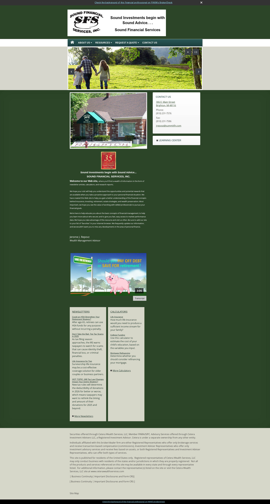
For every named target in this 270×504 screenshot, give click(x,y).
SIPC (147, 434)
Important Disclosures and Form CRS (114, 476)
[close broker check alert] (201, 2)
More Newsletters (83, 416)
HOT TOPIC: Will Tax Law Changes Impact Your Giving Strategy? (88, 380)
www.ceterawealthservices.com (107, 471)
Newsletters (81, 311)
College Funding (117, 335)
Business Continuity (82, 476)
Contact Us (149, 43)
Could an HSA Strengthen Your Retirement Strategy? (86, 318)
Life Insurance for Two (82, 361)
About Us (84, 43)
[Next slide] (198, 71)
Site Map (74, 493)
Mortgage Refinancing (120, 353)
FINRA (141, 434)
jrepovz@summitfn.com (168, 125)
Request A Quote (126, 43)
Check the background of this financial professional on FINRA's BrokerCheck (133, 2)
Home (72, 42)
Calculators (118, 311)
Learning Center (170, 140)
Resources (102, 43)
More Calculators (122, 370)
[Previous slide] (71, 71)
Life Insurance (116, 317)
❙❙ (196, 52)
